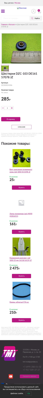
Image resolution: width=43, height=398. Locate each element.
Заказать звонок (29, 376)
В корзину (11, 119)
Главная (4, 24)
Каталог (12, 24)
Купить (21, 187)
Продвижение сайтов (33, 384)
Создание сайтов (20, 384)
